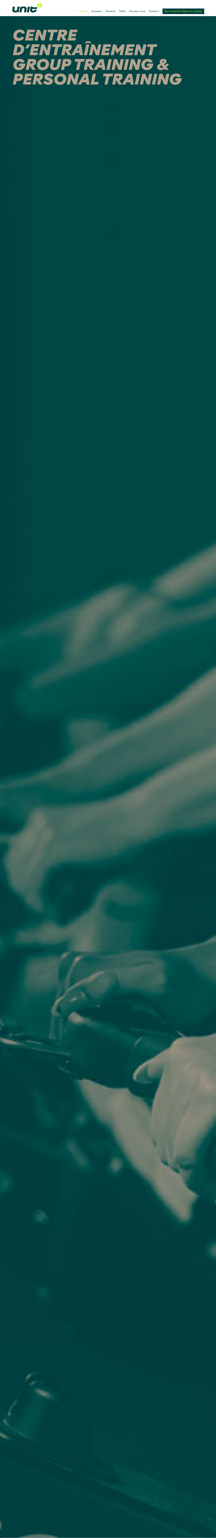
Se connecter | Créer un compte (183, 11)
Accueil (83, 11)
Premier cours (137, 11)
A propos (97, 11)
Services (110, 11)
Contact (154, 11)
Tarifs (122, 11)
